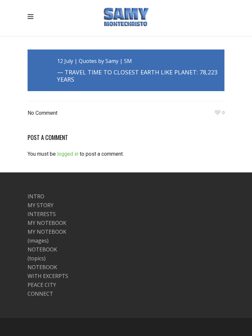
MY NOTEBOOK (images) (47, 236)
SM (128, 61)
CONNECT (40, 293)
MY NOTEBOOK (47, 223)
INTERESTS (42, 214)
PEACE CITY (42, 284)
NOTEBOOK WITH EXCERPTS (48, 272)
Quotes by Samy (98, 61)
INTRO (36, 196)
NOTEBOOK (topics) (42, 254)
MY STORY (40, 205)
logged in (67, 154)
